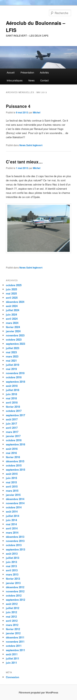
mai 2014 (11, 524)
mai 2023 (11, 352)
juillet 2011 (12, 658)
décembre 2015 (15, 461)
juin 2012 (11, 612)
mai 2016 (11, 453)
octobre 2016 (14, 440)
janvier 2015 (13, 495)
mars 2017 (12, 432)
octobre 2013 (14, 545)
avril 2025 (12, 297)
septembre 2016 (15, 444)
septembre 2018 (15, 381)
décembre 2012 (15, 587)
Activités (44, 72)
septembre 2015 (15, 469)
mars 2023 (12, 356)
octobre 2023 (14, 339)
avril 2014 (12, 528)
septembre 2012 (15, 600)
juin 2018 (11, 394)
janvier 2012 (13, 633)
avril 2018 (12, 402)
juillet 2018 (12, 390)
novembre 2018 (15, 373)
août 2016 (12, 449)
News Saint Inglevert (30, 145)
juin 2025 (11, 289)
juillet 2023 (12, 348)
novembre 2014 (15, 503)
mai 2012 (11, 616)
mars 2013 (12, 574)
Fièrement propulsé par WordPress (38, 692)
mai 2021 (11, 360)
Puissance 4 (18, 106)
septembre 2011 (15, 650)
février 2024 (13, 327)
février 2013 (13, 578)
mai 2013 (11, 566)
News (31, 80)
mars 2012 (12, 625)
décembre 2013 (15, 537)
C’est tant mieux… (24, 162)
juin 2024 (11, 314)
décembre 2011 (15, 637)
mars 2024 (12, 323)
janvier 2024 (13, 331)
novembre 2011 (15, 641)
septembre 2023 (15, 344)
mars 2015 (12, 490)
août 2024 (12, 306)
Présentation (27, 72)
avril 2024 (12, 319)
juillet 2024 (12, 310)
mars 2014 (12, 532)
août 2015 (12, 474)
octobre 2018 (14, 377)
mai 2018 (11, 398)
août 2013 (12, 553)
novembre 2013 (15, 541)
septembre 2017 (15, 415)
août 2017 (12, 419)
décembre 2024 (15, 302)
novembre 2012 (15, 591)
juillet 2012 (12, 608)
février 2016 (13, 457)
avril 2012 (12, 621)
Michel (36, 112)
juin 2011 (11, 662)
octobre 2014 (14, 507)
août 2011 (12, 654)
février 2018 (13, 406)
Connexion (12, 677)
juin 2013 (11, 562)
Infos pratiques (15, 80)
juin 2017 (11, 423)
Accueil (11, 72)
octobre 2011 (14, 646)
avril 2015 (12, 486)
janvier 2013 (13, 583)
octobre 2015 (14, 465)
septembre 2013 (15, 549)
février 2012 (13, 629)
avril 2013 (12, 570)
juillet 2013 (12, 558)
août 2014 (12, 511)
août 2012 (12, 604)
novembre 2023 (15, 335)
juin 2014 (11, 520)
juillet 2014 (12, 516)
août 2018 (12, 386)
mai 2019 (11, 369)
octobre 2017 (14, 411)
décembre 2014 (15, 499)
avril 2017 (12, 428)
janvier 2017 (13, 436)
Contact (44, 80)
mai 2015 (11, 482)
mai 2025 (11, 293)
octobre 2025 (14, 285)
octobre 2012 (14, 595)
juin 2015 (11, 478)
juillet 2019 (12, 365)
